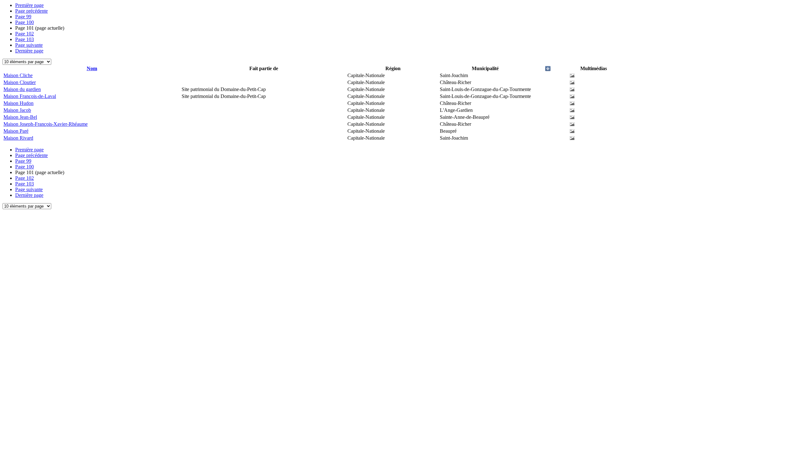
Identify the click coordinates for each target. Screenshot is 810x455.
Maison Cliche (18, 75)
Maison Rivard (18, 138)
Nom (92, 68)
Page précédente (31, 11)
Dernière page (29, 50)
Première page (29, 5)
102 (24, 33)
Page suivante (29, 45)
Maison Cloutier (19, 82)
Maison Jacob (17, 110)
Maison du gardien (22, 89)
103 (24, 39)
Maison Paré (15, 131)
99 (23, 16)
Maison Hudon (18, 103)
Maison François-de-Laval (29, 96)
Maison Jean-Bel (20, 117)
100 (24, 22)
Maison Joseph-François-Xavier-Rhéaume (45, 124)
